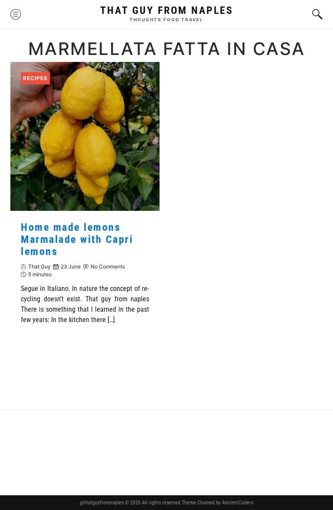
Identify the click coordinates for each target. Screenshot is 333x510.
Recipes (35, 78)
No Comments (108, 266)
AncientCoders (237, 503)
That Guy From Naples (166, 10)
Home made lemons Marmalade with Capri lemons (77, 239)
